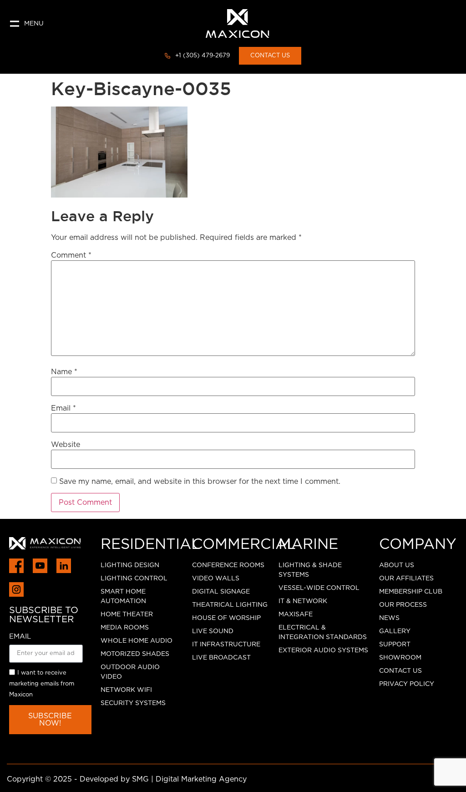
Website (65, 444)
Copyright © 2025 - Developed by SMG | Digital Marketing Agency (127, 779)
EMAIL (20, 636)
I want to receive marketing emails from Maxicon (41, 684)
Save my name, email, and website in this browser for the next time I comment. (199, 481)
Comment (71, 255)
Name (64, 372)
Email (63, 408)
